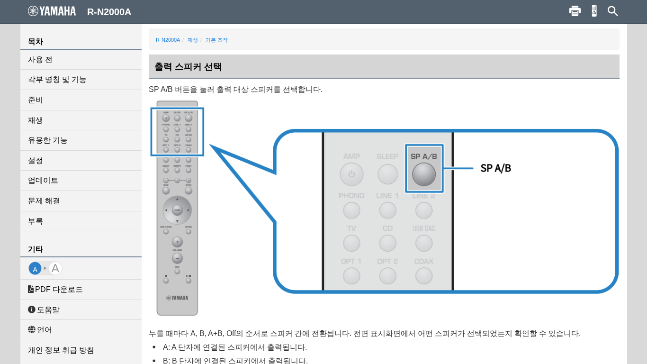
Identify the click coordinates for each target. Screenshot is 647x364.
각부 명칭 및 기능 (57, 79)
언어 (44, 330)
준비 (35, 100)
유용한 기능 (48, 140)
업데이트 (43, 180)
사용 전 (40, 59)
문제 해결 (44, 201)
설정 (35, 160)
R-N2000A (168, 40)
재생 (35, 120)
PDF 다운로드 (59, 289)
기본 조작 (217, 40)
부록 (35, 221)
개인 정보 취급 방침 (61, 350)
